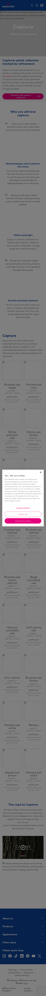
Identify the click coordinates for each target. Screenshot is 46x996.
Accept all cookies (23, 521)
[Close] (40, 472)
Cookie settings (23, 508)
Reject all (23, 514)
